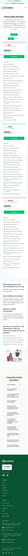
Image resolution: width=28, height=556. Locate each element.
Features (4, 487)
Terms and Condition (7, 505)
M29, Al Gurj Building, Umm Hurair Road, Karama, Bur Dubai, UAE (12, 524)
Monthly (11, 38)
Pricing (4, 485)
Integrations (5, 490)
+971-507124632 (8, 530)
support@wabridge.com (10, 539)
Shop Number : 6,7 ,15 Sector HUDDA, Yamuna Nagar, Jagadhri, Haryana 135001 (13, 535)
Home (3, 482)
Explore (4, 495)
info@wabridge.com (9, 527)
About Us (4, 493)
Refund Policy (5, 516)
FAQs (3, 510)
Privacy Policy (5, 503)
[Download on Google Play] (3, 475)
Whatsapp (14, 34)
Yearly (17, 38)
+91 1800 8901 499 (9, 542)
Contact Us (5, 513)
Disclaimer (4, 508)
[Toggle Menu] (25, 7)
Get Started (14, 56)
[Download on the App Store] (7, 475)
